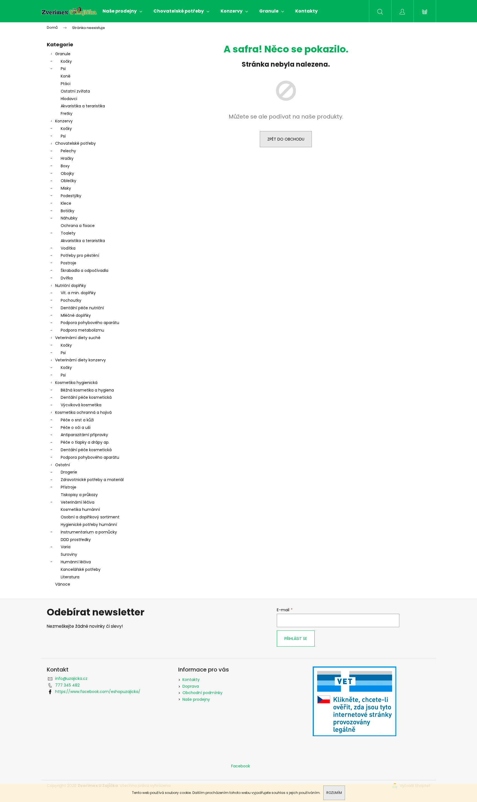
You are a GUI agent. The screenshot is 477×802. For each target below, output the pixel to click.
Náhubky (69, 218)
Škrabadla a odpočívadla (84, 270)
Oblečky (68, 180)
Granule (62, 54)
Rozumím (334, 792)
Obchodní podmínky (202, 692)
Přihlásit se (295, 638)
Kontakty (191, 679)
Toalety (68, 233)
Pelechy (68, 151)
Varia (65, 547)
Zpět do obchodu (285, 139)
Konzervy (64, 121)
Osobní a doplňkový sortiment (90, 517)
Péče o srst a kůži (77, 420)
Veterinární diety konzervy (80, 360)
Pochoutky (71, 300)
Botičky (67, 211)
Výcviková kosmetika (81, 405)
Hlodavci (69, 99)
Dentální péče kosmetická (86, 397)
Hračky (67, 158)
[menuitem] (122, 11)
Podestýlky (71, 196)
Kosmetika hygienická (76, 382)
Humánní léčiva (76, 562)
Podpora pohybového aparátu (90, 322)
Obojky (67, 173)
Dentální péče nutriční (82, 308)
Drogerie (69, 472)
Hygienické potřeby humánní (89, 524)
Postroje (68, 263)
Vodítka (68, 248)
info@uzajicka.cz (71, 678)
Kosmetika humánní (80, 509)
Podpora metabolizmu (82, 330)
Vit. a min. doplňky (78, 293)
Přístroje (68, 487)
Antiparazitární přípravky (84, 435)
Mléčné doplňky (76, 315)
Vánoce (62, 584)
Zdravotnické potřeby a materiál (92, 479)
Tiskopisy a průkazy (79, 494)
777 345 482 (67, 685)
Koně (65, 76)
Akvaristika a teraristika (83, 106)
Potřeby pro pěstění (80, 255)
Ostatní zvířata (75, 91)
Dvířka (67, 278)
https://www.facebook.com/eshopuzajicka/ (97, 691)
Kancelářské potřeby (81, 569)
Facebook (240, 766)
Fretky (66, 113)
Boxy (65, 166)
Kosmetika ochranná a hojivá (83, 412)
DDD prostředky (76, 539)
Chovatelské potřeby (75, 143)
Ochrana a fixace (78, 225)
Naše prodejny (196, 699)
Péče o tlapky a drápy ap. (85, 442)
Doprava (190, 686)
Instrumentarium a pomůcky (89, 532)
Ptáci (65, 83)
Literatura (70, 577)
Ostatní (62, 465)
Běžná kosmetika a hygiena (87, 390)
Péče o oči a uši (75, 427)
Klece (66, 203)
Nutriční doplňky (70, 285)
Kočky (66, 61)
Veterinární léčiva (77, 502)
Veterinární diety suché (78, 337)
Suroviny (69, 554)
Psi (63, 68)
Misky (66, 188)
